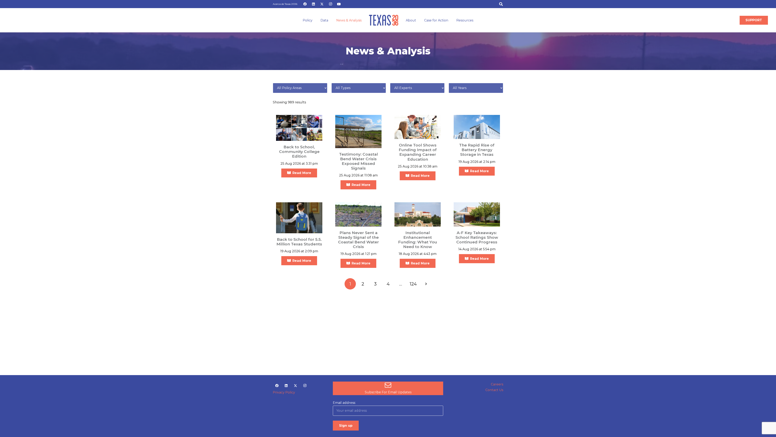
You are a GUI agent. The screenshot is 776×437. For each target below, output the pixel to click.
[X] (322, 4)
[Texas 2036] (384, 20)
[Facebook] (305, 4)
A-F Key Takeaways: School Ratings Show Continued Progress (476, 237)
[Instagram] (330, 4)
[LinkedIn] (313, 4)
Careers (497, 384)
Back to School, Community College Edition (299, 151)
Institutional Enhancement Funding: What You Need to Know (417, 239)
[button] (501, 4)
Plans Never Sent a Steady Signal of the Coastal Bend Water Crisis (358, 239)
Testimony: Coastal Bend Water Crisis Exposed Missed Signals (358, 161)
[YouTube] (339, 4)
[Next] (425, 284)
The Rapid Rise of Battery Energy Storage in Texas (476, 150)
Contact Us (494, 390)
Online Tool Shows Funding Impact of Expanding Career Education (418, 152)
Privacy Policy (284, 392)
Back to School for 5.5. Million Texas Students (299, 241)
